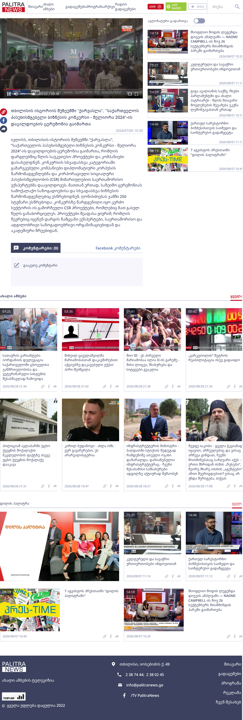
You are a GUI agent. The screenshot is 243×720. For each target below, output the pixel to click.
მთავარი (35, 6)
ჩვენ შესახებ (225, 705)
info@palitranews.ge (142, 688)
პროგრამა (94, 6)
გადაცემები (75, 6)
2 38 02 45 (153, 678)
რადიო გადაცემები (125, 6)
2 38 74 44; (133, 678)
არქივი (109, 6)
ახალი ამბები (49, 6)
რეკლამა (229, 696)
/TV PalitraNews (143, 699)
